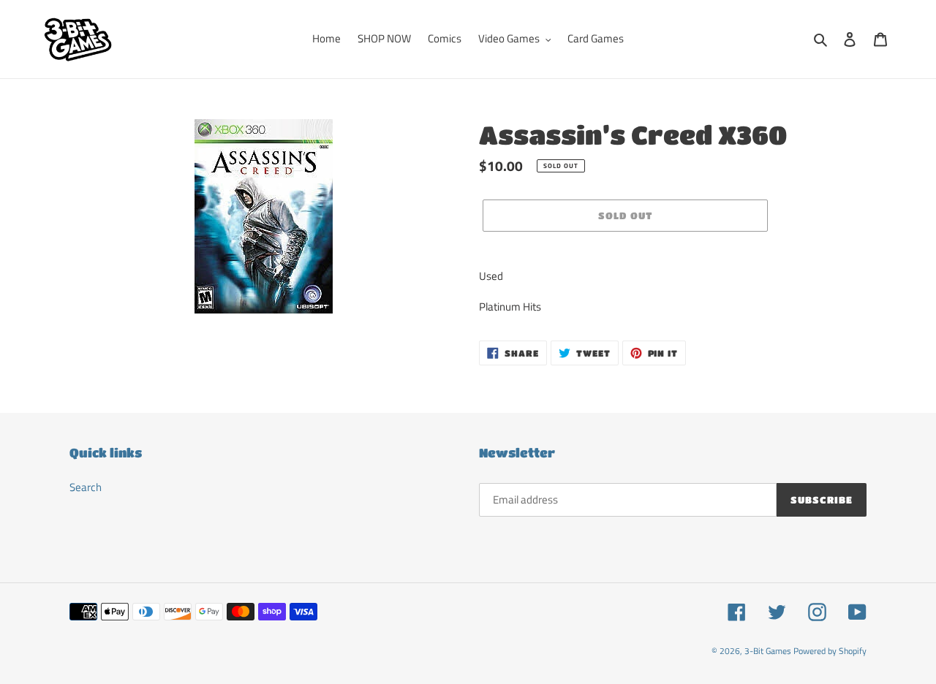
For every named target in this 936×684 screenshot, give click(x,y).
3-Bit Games (767, 651)
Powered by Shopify (830, 651)
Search (85, 487)
